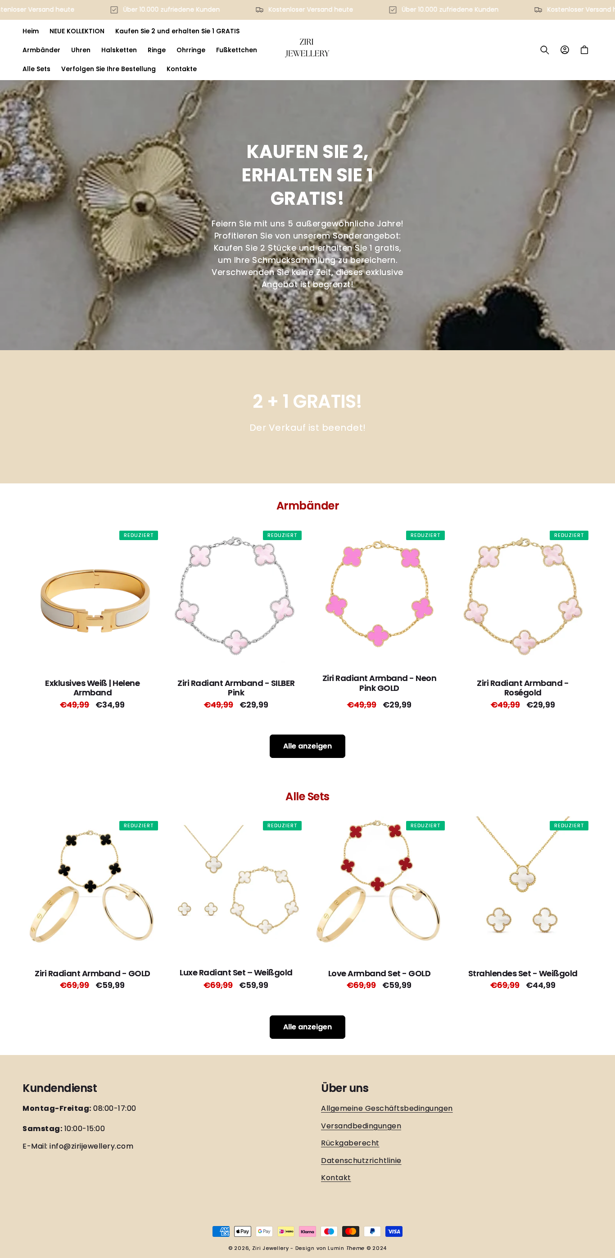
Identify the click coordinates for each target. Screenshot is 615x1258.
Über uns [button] (344, 1088)
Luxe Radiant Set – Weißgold (236, 973)
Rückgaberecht (350, 1143)
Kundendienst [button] (60, 1088)
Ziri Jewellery (270, 1248)
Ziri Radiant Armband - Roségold (523, 687)
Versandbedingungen (361, 1126)
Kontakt (336, 1177)
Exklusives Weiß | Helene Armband (92, 687)
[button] (545, 50)
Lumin (346, 1248)
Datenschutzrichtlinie (361, 1160)
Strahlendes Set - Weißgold (522, 973)
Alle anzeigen (307, 746)
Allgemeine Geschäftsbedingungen (387, 1109)
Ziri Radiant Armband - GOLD (92, 973)
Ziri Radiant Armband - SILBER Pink (236, 687)
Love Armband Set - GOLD (379, 973)
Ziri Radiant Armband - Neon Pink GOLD (379, 683)
